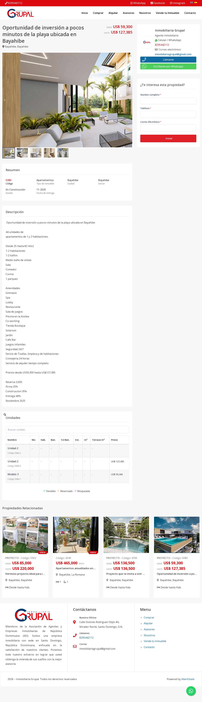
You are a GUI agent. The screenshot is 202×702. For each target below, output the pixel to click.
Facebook (159, 3)
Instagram (178, 3)
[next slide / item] (130, 100)
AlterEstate (187, 679)
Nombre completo (150, 94)
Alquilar (113, 13)
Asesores (128, 13)
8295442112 (15, 3)
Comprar (98, 13)
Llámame (168, 59)
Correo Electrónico (150, 121)
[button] (8, 152)
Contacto (190, 13)
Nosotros (145, 13)
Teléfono (145, 108)
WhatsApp (139, 3)
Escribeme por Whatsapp (168, 66)
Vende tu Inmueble (167, 13)
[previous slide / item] (4, 100)
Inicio (85, 13)
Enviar (169, 138)
